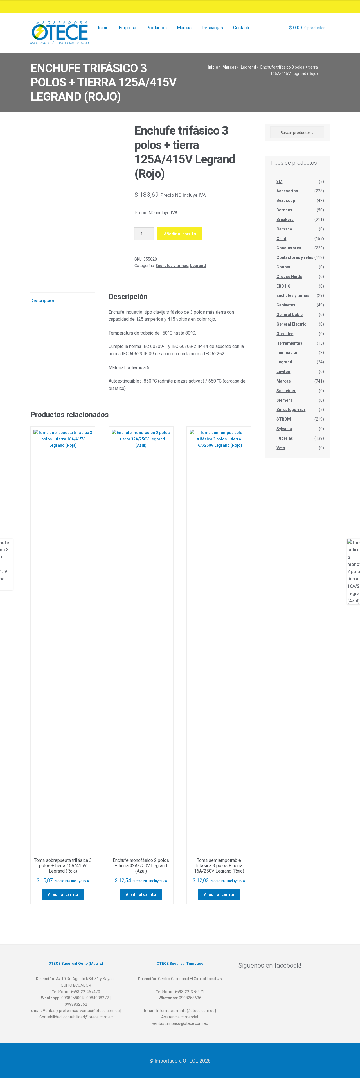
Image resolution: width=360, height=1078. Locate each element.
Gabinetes (285, 305)
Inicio (103, 27)
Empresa (127, 27)
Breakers (285, 219)
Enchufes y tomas (172, 265)
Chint (281, 238)
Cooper (283, 267)
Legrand (248, 67)
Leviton (283, 371)
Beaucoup (285, 200)
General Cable (289, 314)
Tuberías (284, 438)
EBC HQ (283, 286)
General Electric (291, 324)
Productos (156, 27)
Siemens (284, 400)
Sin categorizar (290, 409)
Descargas (212, 27)
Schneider (286, 390)
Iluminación (287, 352)
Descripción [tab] (42, 300)
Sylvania (284, 428)
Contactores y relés (294, 257)
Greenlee (284, 333)
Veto (280, 448)
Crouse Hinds (289, 276)
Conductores (288, 248)
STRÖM (283, 419)
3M (279, 181)
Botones (284, 210)
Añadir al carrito (180, 233)
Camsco (284, 229)
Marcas (184, 27)
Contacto (242, 27)
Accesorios (287, 191)
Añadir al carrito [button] (63, 894)
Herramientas (289, 343)
